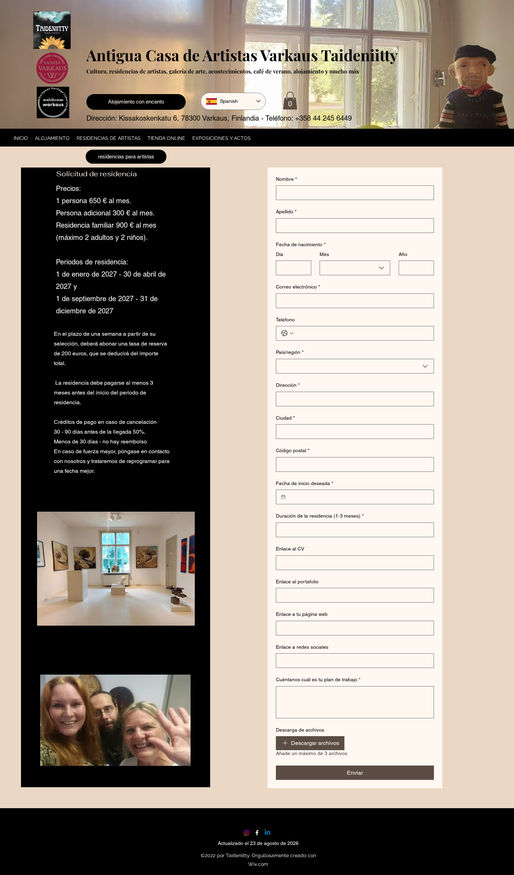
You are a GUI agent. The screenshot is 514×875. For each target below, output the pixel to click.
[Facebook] (257, 832)
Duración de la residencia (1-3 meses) (320, 516)
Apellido (286, 211)
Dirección (288, 385)
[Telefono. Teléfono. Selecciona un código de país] (287, 333)
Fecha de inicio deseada (304, 483)
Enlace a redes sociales (302, 647)
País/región (290, 352)
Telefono (285, 319)
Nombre (286, 179)
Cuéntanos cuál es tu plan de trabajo (318, 679)
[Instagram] (246, 832)
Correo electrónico (298, 287)
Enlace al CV (290, 549)
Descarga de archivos (300, 730)
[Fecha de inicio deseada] (283, 497)
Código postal (292, 450)
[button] (290, 100)
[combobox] (355, 268)
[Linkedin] (267, 832)
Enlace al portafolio (297, 581)
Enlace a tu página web (302, 614)
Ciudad (285, 418)
